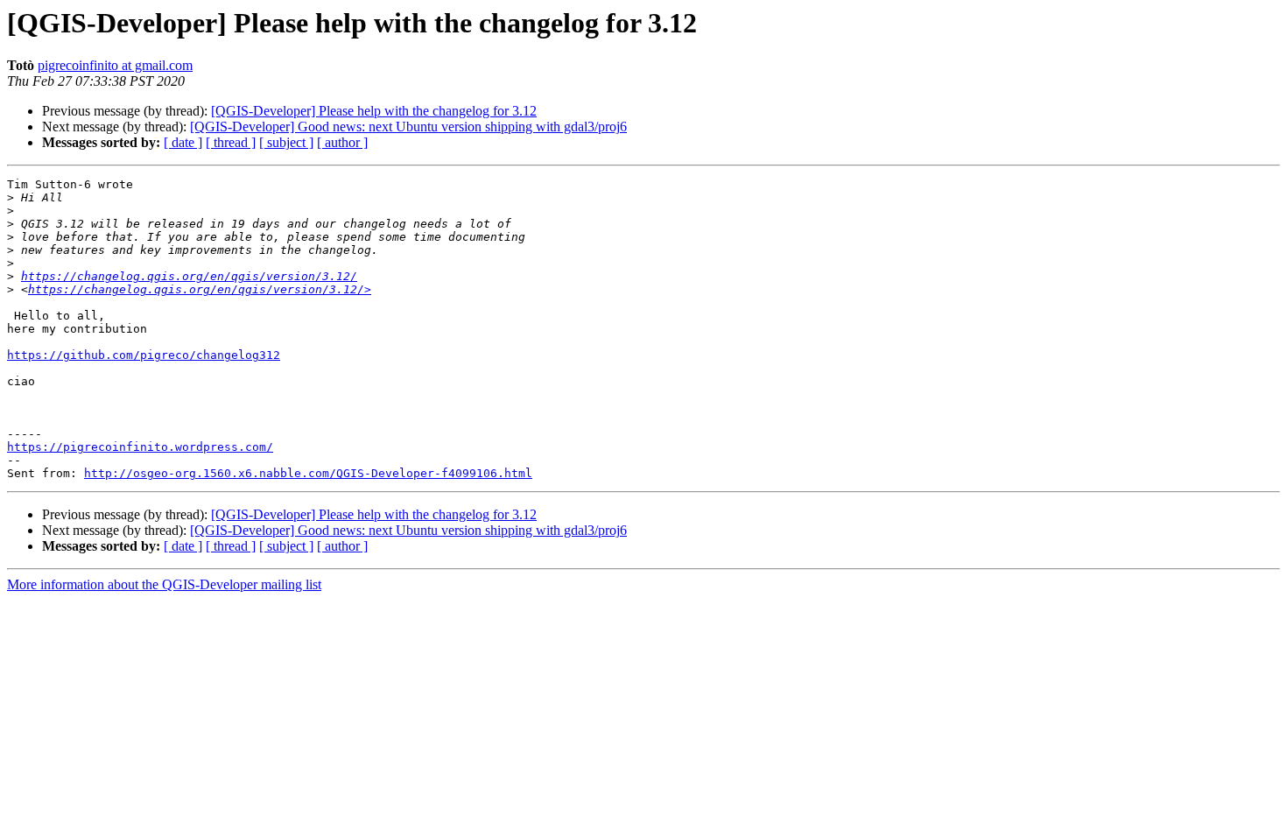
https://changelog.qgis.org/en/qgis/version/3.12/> (199, 289)
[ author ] (342, 142)
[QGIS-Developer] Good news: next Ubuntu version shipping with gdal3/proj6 (408, 126)
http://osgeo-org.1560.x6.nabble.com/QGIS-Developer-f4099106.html (308, 473)
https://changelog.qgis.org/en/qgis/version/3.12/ (189, 276)
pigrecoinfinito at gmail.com (115, 65)
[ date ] (183, 142)
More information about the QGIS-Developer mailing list (164, 584)
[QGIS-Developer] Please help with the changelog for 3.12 (374, 110)
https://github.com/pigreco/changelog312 (143, 355)
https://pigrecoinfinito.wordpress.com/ (140, 447)
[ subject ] (286, 142)
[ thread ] (231, 142)
